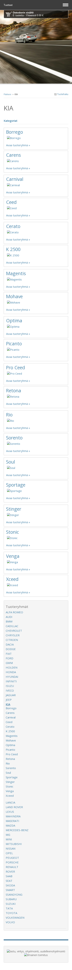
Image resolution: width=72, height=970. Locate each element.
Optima (14, 320)
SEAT (9, 881)
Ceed (11, 202)
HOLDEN (11, 667)
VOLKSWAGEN (15, 917)
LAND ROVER (14, 807)
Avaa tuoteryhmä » (18, 145)
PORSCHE (12, 862)
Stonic (12, 532)
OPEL (9, 853)
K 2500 (13, 249)
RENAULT (12, 867)
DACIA (10, 644)
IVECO (10, 690)
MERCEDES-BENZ (17, 830)
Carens (13, 155)
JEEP (9, 699)
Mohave (14, 296)
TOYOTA (11, 913)
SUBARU (11, 899)
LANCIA (10, 802)
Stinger (13, 509)
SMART (10, 890)
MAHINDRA (13, 816)
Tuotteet (8, 5)
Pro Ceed (15, 367)
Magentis (16, 273)
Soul (10, 462)
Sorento (14, 437)
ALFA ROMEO (14, 612)
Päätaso (7, 94)
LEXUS (10, 811)
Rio (9, 414)
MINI (9, 839)
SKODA (10, 885)
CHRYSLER (13, 635)
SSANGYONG (14, 894)
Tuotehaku (62, 94)
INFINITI (11, 681)
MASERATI (12, 821)
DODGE (11, 649)
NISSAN (10, 848)
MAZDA (10, 825)
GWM (9, 663)
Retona (13, 390)
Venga (12, 556)
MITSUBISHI (14, 844)
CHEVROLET (14, 630)
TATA (9, 908)
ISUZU (10, 686)
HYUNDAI (12, 676)
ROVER (10, 871)
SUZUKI (11, 904)
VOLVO (10, 922)
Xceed (12, 579)
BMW (9, 621)
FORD (9, 658)
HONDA (11, 672)
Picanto (14, 343)
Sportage (15, 485)
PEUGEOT (12, 858)
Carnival (14, 179)
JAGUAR (11, 695)
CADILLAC (12, 626)
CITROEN (12, 640)
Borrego (14, 132)
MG (8, 834)
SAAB (9, 876)
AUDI (9, 617)
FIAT (9, 653)
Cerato (13, 226)
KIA (8, 704)
